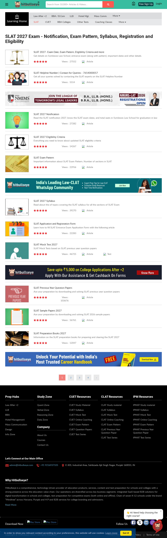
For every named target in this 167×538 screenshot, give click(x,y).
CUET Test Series (77, 434)
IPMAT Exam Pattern (143, 424)
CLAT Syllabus (108, 409)
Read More (10, 504)
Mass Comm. (100, 16)
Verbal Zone (43, 409)
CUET (48, 21)
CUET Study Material (79, 405)
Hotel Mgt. (83, 16)
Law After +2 (40, 16)
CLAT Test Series (109, 437)
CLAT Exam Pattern (111, 424)
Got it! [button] (126, 533)
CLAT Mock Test (109, 414)
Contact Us (42, 444)
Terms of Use (152, 534)
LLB (72, 16)
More (116, 15)
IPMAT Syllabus (141, 409)
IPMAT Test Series (142, 437)
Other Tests (83, 21)
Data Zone (42, 419)
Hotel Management (15, 419)
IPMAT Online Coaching (145, 419)
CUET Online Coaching (80, 419)
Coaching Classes (103, 21)
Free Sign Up (146, 4)
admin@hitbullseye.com (21, 465)
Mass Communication (16, 424)
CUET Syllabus (76, 409)
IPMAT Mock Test (142, 414)
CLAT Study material (111, 405)
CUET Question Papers (80, 429)
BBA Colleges (64, 21)
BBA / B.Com (58, 16)
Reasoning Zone (45, 414)
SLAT (36, 21)
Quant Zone (43, 405)
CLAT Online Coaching (112, 419)
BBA (7, 414)
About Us (42, 435)
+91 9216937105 (49, 465)
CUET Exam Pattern (79, 424)
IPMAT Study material (144, 405)
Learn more (111, 533)
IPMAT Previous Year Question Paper (143, 431)
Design (8, 429)
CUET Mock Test (77, 414)
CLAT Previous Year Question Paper (110, 431)
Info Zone (10, 434)
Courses (41, 439)
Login (159, 3)
